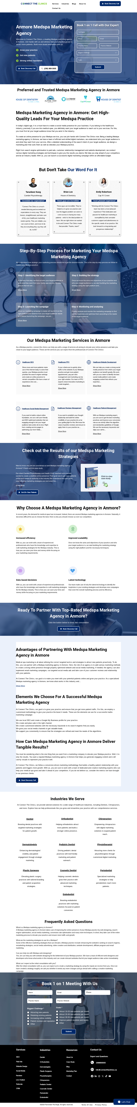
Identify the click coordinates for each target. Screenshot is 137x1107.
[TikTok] (106, 1076)
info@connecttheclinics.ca (106, 1070)
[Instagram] (99, 1076)
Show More (22, 290)
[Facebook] (92, 1076)
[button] (55, 4)
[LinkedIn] (95, 1076)
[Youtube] (110, 1076)
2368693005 (101, 1063)
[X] (102, 1076)
